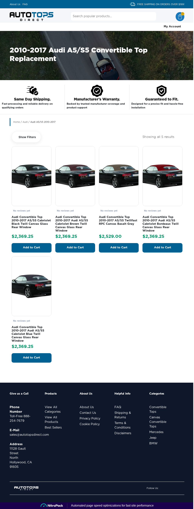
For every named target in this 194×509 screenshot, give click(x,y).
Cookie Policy (90, 424)
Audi (25, 122)
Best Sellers (53, 427)
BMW (153, 443)
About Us (15, 4)
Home (16, 122)
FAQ (25, 4)
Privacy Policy (90, 418)
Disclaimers (122, 433)
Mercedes (156, 432)
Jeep (152, 437)
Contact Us (88, 412)
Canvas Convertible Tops (157, 422)
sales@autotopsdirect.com (29, 434)
